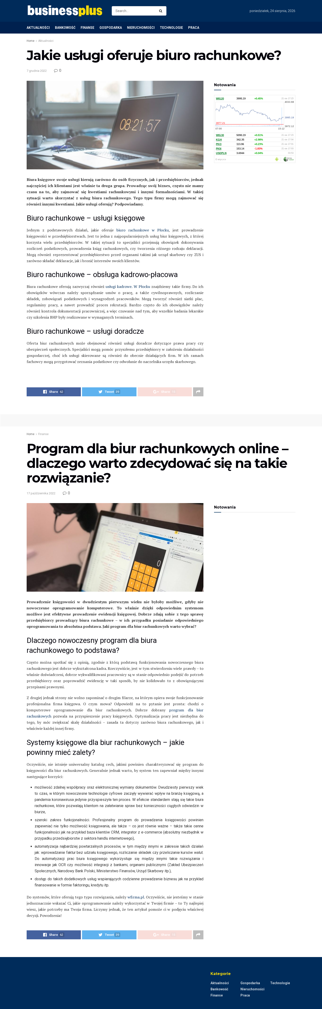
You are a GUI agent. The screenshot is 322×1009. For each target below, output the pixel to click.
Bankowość (65, 28)
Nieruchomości (141, 28)
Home (30, 41)
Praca (193, 28)
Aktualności (38, 28)
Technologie (171, 28)
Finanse (87, 28)
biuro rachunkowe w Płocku (141, 230)
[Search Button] (161, 11)
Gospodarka (110, 28)
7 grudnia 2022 (37, 71)
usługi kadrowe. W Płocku (127, 286)
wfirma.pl (136, 897)
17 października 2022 (41, 493)
